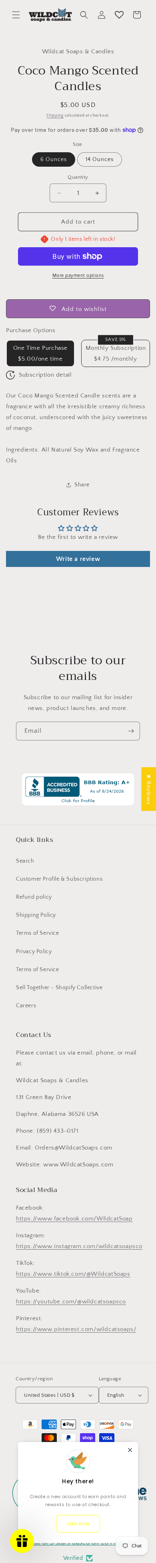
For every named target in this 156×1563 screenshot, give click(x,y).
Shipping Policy (36, 915)
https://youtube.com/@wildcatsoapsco (71, 1301)
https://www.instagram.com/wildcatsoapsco (79, 1246)
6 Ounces (53, 159)
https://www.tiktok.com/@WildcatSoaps (73, 1274)
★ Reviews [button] (148, 788)
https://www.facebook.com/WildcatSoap (74, 1218)
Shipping (55, 115)
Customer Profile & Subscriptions (59, 879)
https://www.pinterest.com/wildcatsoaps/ (76, 1329)
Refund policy (34, 897)
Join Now (78, 1523)
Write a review (78, 559)
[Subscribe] (131, 731)
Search (25, 861)
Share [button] (82, 485)
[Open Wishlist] (119, 15)
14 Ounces (100, 159)
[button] (16, 15)
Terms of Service (37, 933)
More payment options (78, 275)
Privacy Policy (34, 951)
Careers (26, 1005)
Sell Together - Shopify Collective (59, 987)
